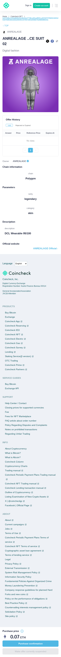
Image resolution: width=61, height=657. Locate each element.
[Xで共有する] (47, 41)
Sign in (28, 5)
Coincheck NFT (17, 16)
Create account (41, 5)
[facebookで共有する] (52, 41)
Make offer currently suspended (30, 651)
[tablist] (30, 125)
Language (8, 263)
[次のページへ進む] (35, 150)
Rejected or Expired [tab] (22, 125)
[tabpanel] (30, 141)
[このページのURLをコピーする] (56, 41)
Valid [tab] (9, 125)
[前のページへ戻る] (25, 150)
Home (5, 16)
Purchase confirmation (30, 643)
